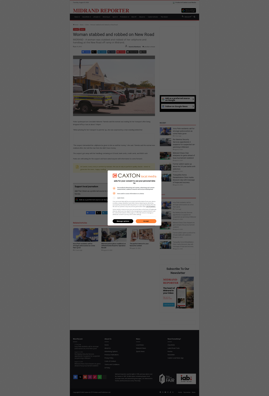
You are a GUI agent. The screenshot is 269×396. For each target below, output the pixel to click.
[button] (134, 197)
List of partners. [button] (151, 206)
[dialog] (134, 198)
